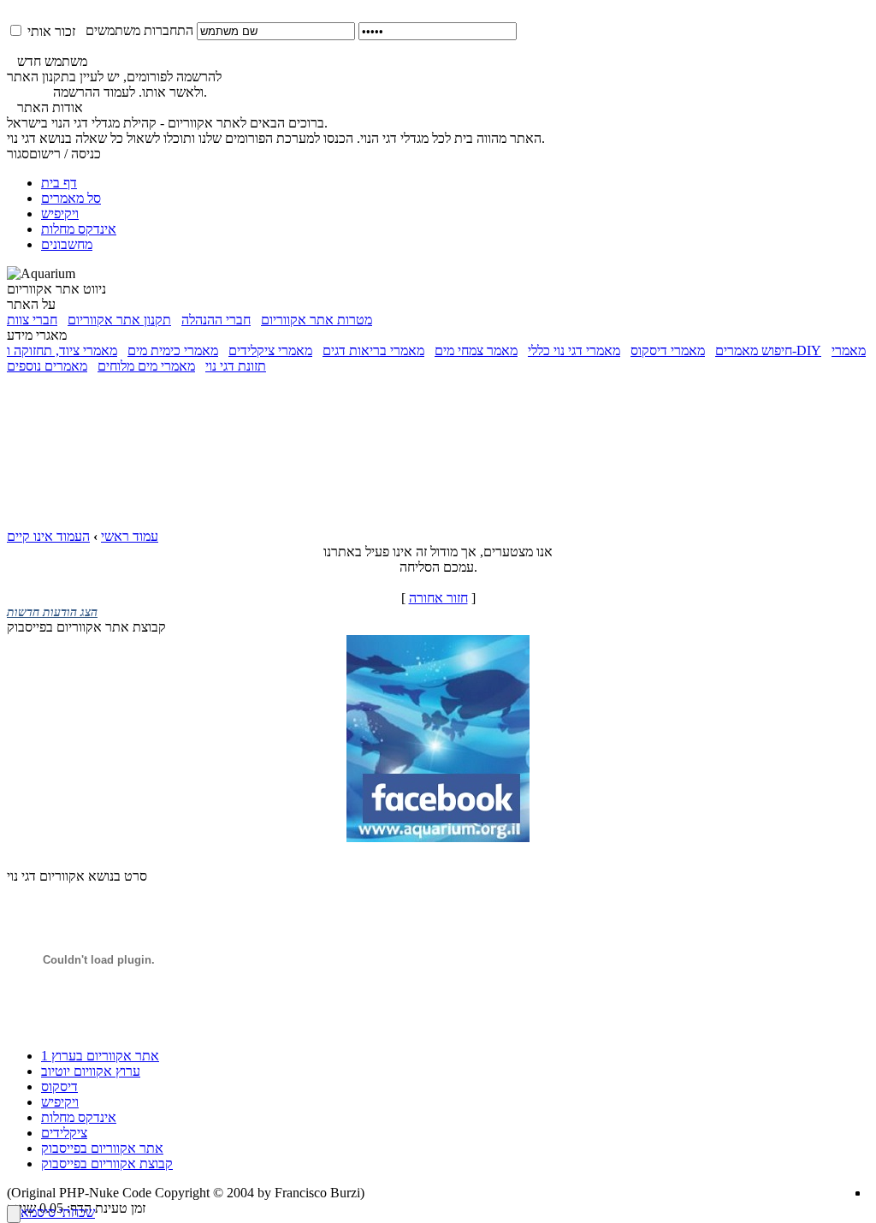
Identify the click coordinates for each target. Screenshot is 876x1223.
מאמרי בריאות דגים (373, 350)
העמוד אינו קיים (48, 536)
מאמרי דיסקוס (667, 350)
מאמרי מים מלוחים (146, 366)
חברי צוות (32, 319)
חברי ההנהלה (216, 319)
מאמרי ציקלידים (270, 350)
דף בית (59, 182)
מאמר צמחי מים (476, 350)
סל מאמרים (71, 198)
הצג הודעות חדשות (52, 612)
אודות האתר (45, 107)
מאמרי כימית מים (172, 350)
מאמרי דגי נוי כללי (574, 350)
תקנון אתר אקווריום (119, 319)
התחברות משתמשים (134, 30)
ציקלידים (64, 1132)
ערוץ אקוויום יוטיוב (90, 1071)
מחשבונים (66, 244)
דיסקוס (59, 1086)
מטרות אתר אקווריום (316, 319)
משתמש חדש (47, 61)
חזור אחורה (438, 598)
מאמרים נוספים (47, 366)
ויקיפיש (60, 213)
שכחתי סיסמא (58, 1212)
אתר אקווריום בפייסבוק (102, 1148)
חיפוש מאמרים (753, 350)
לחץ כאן (28, 92)
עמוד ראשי (129, 536)
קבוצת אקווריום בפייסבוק (107, 1163)
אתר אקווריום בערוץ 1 (100, 1055)
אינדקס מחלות (78, 229)
